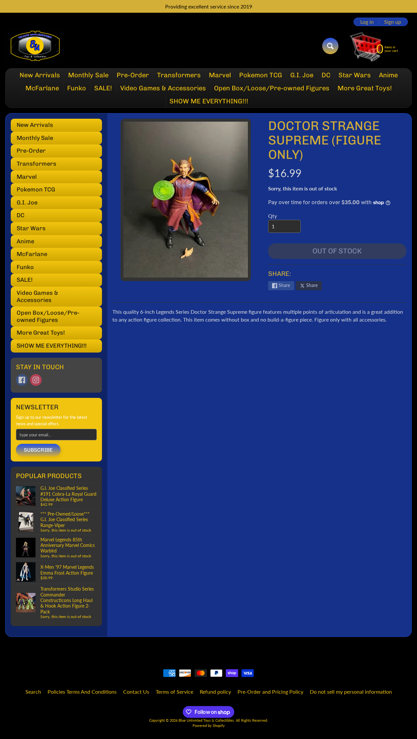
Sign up (392, 21)
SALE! (103, 88)
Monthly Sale (88, 75)
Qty (272, 216)
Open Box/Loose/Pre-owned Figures (271, 88)
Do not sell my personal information (351, 691)
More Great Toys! (365, 88)
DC (326, 75)
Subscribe (38, 450)
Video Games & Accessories (163, 88)
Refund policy (215, 691)
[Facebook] (22, 380)
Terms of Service (174, 691)
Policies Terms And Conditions (82, 691)
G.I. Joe (301, 75)
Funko (76, 88)
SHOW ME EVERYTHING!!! (208, 101)
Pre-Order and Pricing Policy (270, 691)
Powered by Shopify (209, 725)
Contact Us (136, 691)
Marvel (220, 75)
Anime (388, 75)
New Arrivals (40, 75)
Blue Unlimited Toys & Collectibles (206, 720)
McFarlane (42, 88)
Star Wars (354, 75)
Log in (367, 21)
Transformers (179, 75)
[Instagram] (36, 380)
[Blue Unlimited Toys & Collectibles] (35, 46)
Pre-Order (133, 75)
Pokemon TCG (260, 75)
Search (33, 691)
